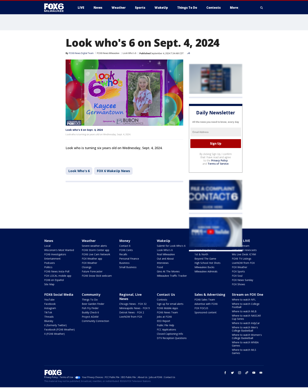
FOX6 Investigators (55, 254)
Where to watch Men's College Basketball (245, 329)
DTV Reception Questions (172, 338)
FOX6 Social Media (58, 294)
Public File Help (165, 325)
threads (247, 373)
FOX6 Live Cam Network (96, 254)
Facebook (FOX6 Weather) (59, 329)
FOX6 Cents (126, 250)
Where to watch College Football (246, 305)
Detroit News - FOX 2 (131, 312)
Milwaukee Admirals (205, 271)
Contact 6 (124, 245)
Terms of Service (218, 163)
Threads (49, 316)
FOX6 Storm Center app (95, 250)
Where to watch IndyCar (246, 323)
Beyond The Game (205, 258)
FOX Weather (89, 263)
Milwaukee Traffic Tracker (172, 275)
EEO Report (163, 321)
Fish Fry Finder (90, 308)
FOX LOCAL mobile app (57, 275)
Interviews (163, 263)
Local (47, 245)
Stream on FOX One (247, 294)
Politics (48, 267)
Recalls (123, 254)
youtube (254, 373)
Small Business (128, 267)
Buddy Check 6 (90, 312)
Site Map (49, 284)
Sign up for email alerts (170, 304)
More (234, 8)
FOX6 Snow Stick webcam (97, 275)
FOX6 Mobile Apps (167, 308)
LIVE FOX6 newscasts (244, 250)
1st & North (201, 254)
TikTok (48, 312)
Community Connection (95, 321)
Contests (162, 299)
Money (124, 241)
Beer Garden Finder (93, 304)
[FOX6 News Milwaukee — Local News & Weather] (56, 7)
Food (160, 267)
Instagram (50, 308)
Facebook (50, 304)
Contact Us (166, 294)
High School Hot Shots (207, 263)
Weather (89, 241)
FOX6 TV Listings (241, 258)
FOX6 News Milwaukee (108, 53)
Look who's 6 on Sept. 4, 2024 (84, 129)
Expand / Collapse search (262, 7)
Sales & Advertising (209, 294)
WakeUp (163, 241)
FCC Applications (166, 329)
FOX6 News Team (167, 312)
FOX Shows (238, 284)
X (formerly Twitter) (55, 325)
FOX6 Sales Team (204, 299)
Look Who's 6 (129, 53)
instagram (239, 373)
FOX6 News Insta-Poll (56, 271)
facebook (225, 373)
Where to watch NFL (244, 299)
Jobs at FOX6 (164, 316)
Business (124, 263)
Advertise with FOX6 (206, 304)
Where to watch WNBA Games (245, 344)
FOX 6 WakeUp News (113, 171)
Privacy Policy (219, 160)
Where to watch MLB (244, 311)
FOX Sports (238, 271)
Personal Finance (129, 258)
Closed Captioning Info (170, 333)
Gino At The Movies (168, 271)
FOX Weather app (92, 258)
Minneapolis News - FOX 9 (134, 308)
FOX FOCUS (201, 308)
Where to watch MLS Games (244, 351)
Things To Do (90, 299)
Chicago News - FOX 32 (133, 304)
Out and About (165, 258)
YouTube (49, 299)
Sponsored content (205, 312)
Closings (86, 267)
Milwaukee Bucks (204, 267)
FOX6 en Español (54, 280)
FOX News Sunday (242, 280)
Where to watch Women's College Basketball (247, 336)
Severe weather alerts (94, 245)
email (261, 373)
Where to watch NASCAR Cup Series (246, 317)
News (48, 241)
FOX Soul (237, 275)
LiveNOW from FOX (243, 263)
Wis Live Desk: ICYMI (244, 254)
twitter (232, 373)
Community (91, 294)
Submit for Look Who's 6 (171, 245)
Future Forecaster (92, 271)
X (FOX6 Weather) (54, 333)
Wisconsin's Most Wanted (59, 250)
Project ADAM (90, 316)
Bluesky (48, 321)
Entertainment (52, 258)
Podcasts (49, 263)
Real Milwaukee (166, 254)
